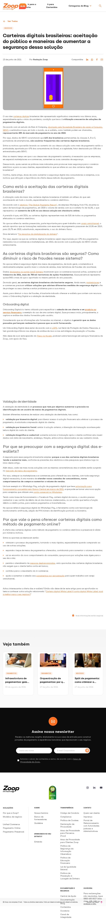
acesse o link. (90, 903)
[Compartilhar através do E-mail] (101, 59)
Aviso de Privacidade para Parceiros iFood (70, 833)
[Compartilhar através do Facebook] (97, 59)
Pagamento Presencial (14, 831)
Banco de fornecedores (40, 818)
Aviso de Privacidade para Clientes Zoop (70, 840)
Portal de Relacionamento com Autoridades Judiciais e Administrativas (91, 825)
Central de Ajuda (68, 896)
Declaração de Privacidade (67, 825)
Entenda (38, 841)
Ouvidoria (64, 911)
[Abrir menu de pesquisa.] (100, 6)
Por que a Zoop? (10, 813)
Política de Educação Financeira (65, 860)
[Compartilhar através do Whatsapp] (92, 59)
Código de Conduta (69, 813)
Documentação (67, 899)
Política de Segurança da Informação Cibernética (66, 850)
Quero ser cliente (92, 813)
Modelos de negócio (12, 817)
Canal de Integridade (65, 915)
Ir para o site (31, 5)
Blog (62, 903)
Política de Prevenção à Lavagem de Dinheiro (70, 876)
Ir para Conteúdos (51, 5)
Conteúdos (65, 907)
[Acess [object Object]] (87, 788)
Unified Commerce (11, 824)
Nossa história (41, 813)
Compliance (65, 817)
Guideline (38, 823)
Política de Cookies (69, 820)
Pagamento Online (12, 828)
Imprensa (88, 817)
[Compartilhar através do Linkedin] (87, 59)
